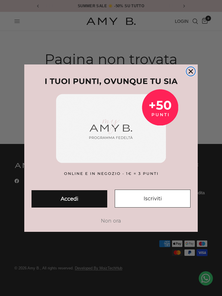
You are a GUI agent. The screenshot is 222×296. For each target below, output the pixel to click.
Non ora (111, 221)
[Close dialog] (190, 71)
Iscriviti (153, 198)
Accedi (69, 199)
